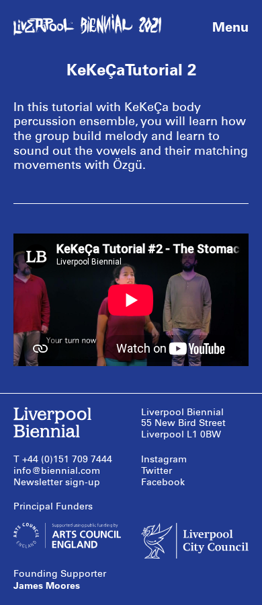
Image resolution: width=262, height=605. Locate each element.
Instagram (164, 459)
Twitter (156, 470)
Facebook (163, 482)
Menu (230, 27)
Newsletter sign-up (56, 482)
